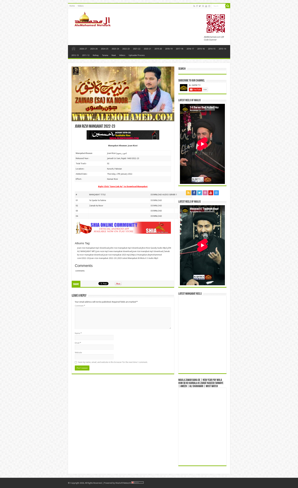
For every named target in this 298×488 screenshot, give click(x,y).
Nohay (96, 55)
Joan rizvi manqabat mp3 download (93, 248)
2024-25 (104, 49)
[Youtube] (206, 6)
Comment (80, 306)
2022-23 (126, 49)
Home (72, 6)
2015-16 (201, 49)
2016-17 (190, 49)
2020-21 (147, 49)
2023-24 (115, 49)
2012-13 (75, 55)
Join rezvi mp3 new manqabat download (114, 251)
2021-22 (136, 49)
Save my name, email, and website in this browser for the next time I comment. (113, 362)
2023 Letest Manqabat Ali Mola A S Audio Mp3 (137, 258)
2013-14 (222, 49)
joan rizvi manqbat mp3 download (148, 251)
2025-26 (93, 49)
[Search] (228, 6)
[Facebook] (197, 6)
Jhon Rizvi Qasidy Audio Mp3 (154, 248)
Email (78, 343)
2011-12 (85, 55)
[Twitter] (200, 6)
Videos (81, 6)
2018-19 (168, 49)
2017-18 (179, 49)
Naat (114, 55)
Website (78, 352)
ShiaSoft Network (123, 483)
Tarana (105, 55)
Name (78, 333)
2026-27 (83, 49)
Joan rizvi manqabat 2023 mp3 (117, 255)
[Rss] (194, 6)
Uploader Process (137, 55)
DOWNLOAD (156, 200)
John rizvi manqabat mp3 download (125, 248)
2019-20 (158, 49)
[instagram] (209, 6)
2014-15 (211, 49)
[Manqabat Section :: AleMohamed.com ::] (93, 18)
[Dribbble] (203, 6)
